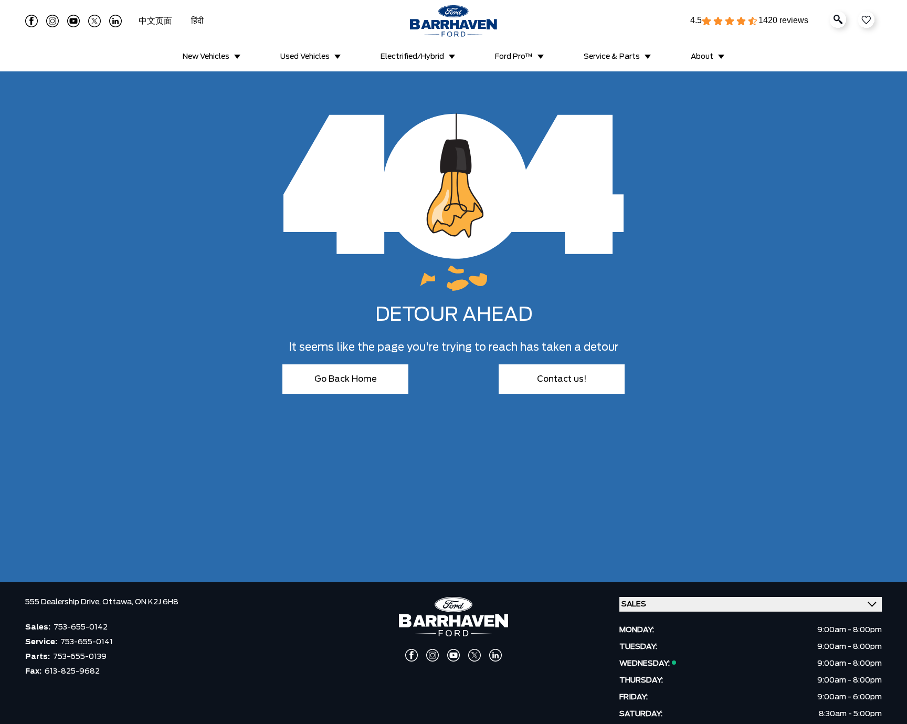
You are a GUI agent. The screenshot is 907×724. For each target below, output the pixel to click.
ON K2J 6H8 (156, 602)
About (702, 56)
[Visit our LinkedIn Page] (115, 21)
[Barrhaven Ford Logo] (453, 21)
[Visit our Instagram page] (52, 21)
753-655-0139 (80, 656)
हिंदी (197, 21)
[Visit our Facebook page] (31, 21)
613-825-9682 (72, 671)
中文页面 (156, 21)
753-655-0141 (86, 642)
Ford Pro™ (514, 56)
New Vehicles (206, 56)
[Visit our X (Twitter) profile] (94, 21)
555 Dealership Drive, (63, 602)
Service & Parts (612, 56)
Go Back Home (345, 379)
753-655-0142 (81, 627)
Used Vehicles (305, 56)
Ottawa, (118, 602)
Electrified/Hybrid (412, 56)
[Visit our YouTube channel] (73, 21)
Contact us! (562, 379)
